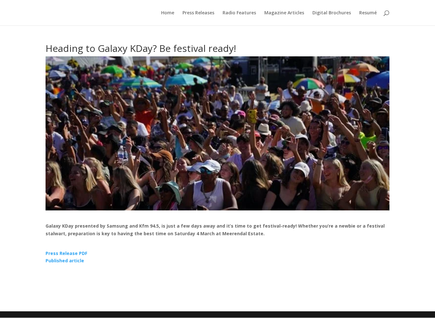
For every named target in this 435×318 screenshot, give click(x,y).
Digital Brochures (331, 13)
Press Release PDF (66, 253)
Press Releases (198, 13)
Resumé (368, 13)
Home (167, 13)
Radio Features (239, 13)
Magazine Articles (284, 13)
